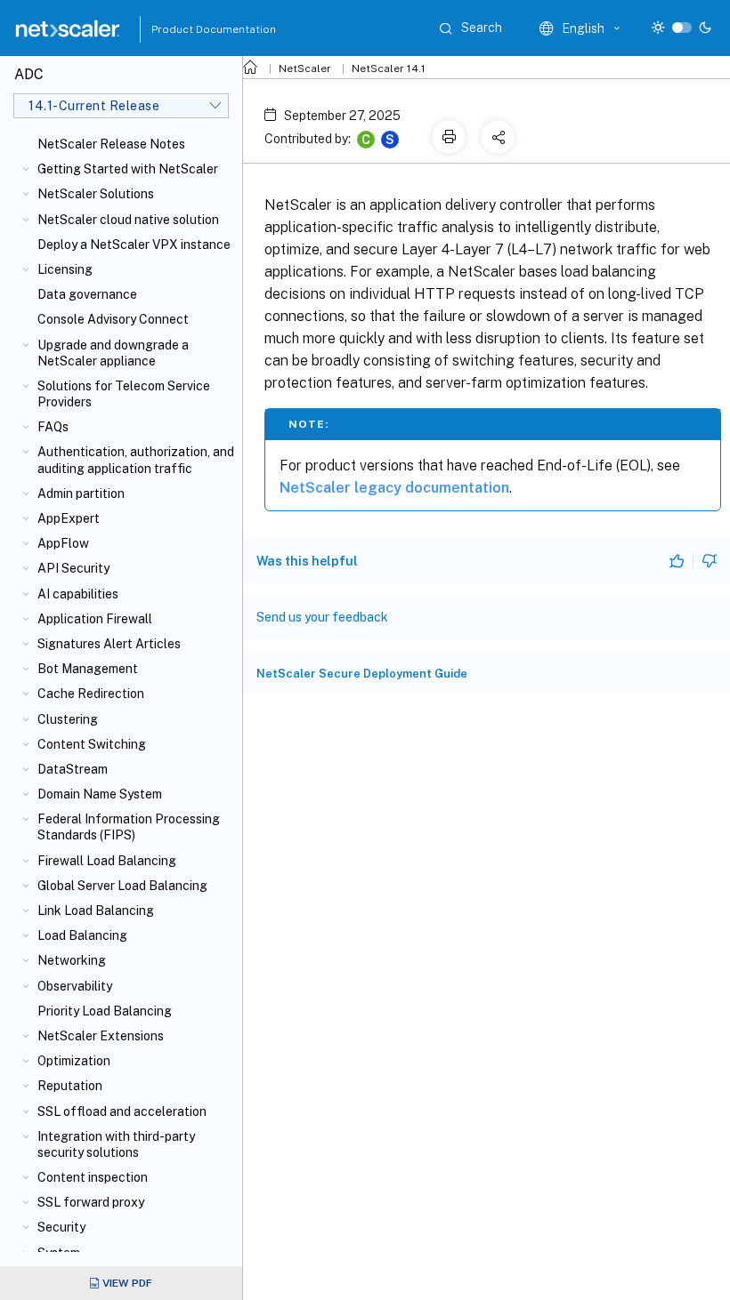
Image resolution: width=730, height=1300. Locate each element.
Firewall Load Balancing (106, 861)
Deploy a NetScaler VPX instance (134, 244)
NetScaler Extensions (100, 1036)
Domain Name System (99, 794)
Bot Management (87, 669)
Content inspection (92, 1177)
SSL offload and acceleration (122, 1111)
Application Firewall (94, 619)
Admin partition (81, 493)
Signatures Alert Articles (109, 644)
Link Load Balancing (95, 910)
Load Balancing (82, 935)
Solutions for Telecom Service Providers (123, 394)
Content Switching (91, 744)
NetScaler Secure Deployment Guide (361, 673)
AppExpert (68, 518)
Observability (74, 986)
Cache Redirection (90, 693)
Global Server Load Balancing (122, 886)
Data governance (87, 294)
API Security (73, 568)
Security (61, 1227)
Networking (71, 960)
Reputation (69, 1086)
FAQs (53, 427)
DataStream (72, 769)
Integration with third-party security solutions (116, 1144)
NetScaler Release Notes (111, 144)
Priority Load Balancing (104, 1011)
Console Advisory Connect (113, 319)
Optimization (73, 1061)
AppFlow (63, 543)
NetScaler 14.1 (389, 68)
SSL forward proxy (90, 1202)
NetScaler (305, 68)
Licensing (65, 269)
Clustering (67, 719)
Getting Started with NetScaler (127, 169)
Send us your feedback (322, 617)
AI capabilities (77, 594)
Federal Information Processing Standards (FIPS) (128, 827)
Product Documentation (191, 29)
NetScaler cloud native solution (128, 220)
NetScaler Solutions (95, 194)
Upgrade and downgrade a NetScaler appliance (113, 353)
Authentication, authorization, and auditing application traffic (135, 460)
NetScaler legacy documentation (394, 487)
